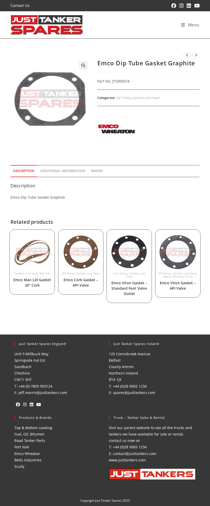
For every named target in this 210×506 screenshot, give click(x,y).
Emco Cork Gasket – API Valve (81, 282)
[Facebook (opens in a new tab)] (174, 5)
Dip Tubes (123, 97)
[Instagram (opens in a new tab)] (181, 5)
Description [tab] (23, 171)
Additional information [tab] (62, 171)
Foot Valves (120, 273)
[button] (83, 65)
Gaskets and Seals (146, 97)
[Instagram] (25, 404)
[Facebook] (18, 404)
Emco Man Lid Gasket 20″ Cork (32, 282)
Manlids (44, 273)
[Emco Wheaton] (116, 129)
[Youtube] (38, 404)
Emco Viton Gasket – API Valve (178, 285)
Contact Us (19, 5)
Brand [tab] (97, 171)
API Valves (68, 273)
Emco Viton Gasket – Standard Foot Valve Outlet (129, 288)
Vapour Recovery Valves (178, 276)
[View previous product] (187, 55)
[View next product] (196, 55)
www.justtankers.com (127, 460)
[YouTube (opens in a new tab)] (196, 5)
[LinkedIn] (31, 404)
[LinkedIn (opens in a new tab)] (189, 5)
